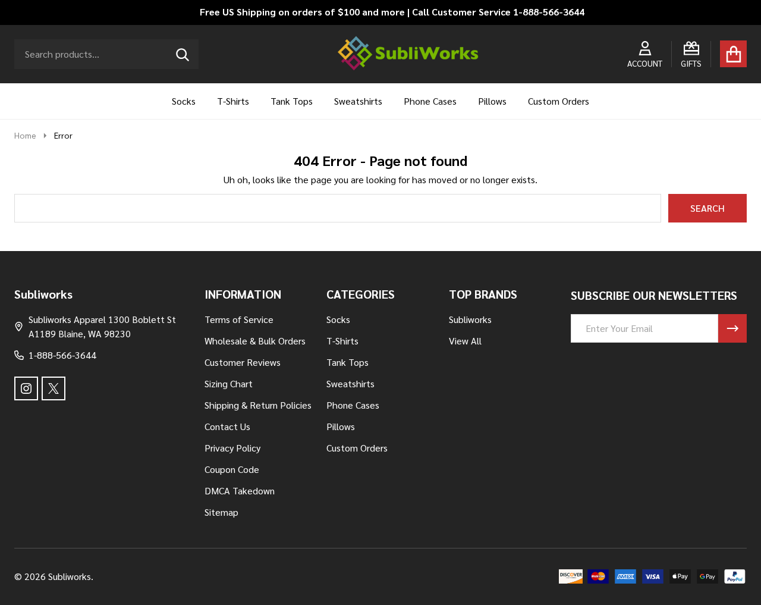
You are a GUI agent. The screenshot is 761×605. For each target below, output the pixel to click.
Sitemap (221, 512)
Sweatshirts (358, 101)
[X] (53, 388)
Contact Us (227, 426)
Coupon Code (232, 469)
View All (465, 340)
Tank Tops (292, 101)
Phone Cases (430, 101)
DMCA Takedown (240, 490)
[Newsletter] (732, 328)
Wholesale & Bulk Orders (255, 340)
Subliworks (470, 319)
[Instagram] (26, 388)
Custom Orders (558, 101)
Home (25, 135)
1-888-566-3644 (62, 355)
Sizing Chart (229, 383)
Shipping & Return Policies (258, 405)
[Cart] (733, 53)
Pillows (492, 101)
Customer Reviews (243, 362)
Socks (184, 101)
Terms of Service (239, 319)
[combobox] (106, 54)
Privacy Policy (232, 447)
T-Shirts (233, 101)
